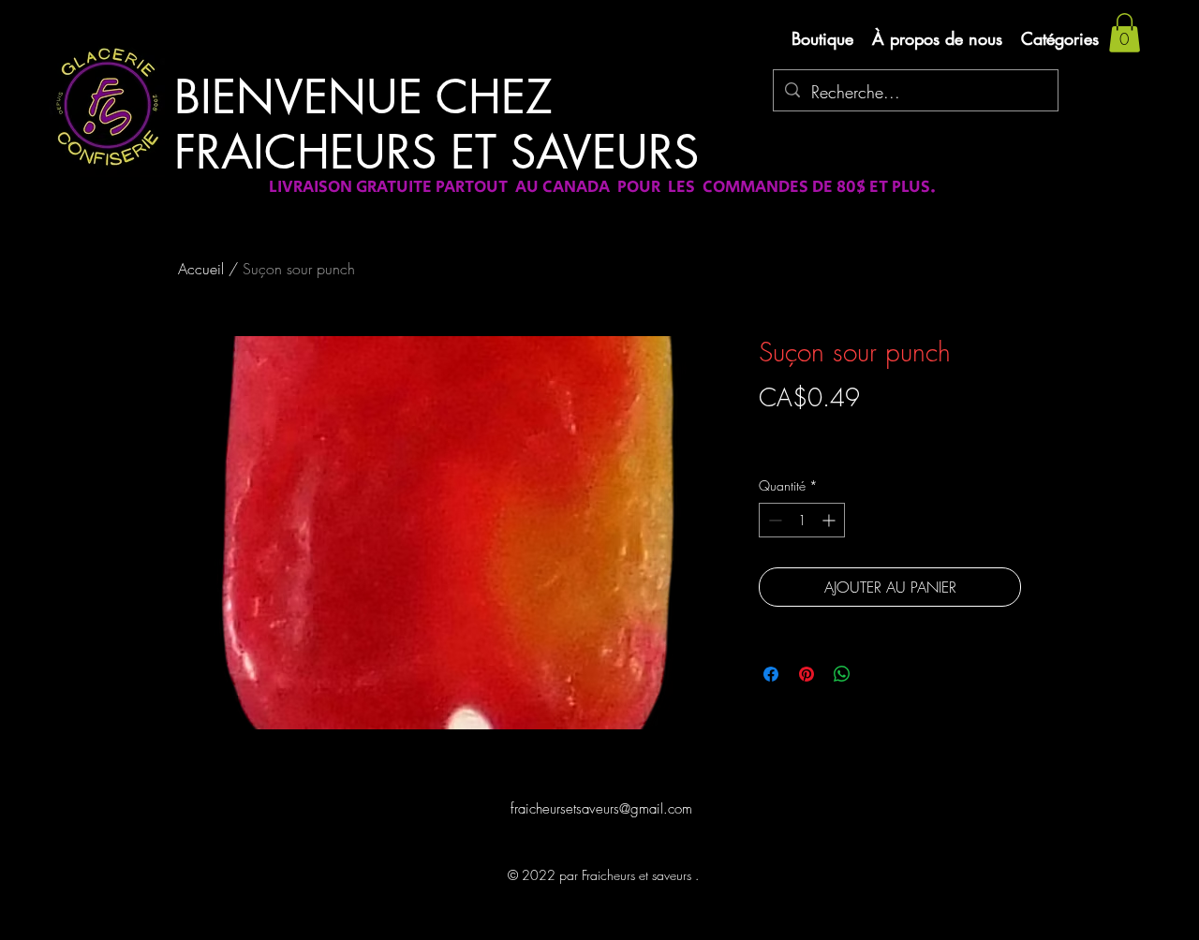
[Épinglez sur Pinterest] (806, 674)
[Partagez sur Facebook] (771, 674)
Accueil (201, 268)
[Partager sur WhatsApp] (842, 674)
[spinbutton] (802, 520)
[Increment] (830, 520)
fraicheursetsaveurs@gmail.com (601, 809)
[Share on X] (877, 674)
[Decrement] (773, 520)
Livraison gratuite (804, 430)
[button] (1124, 32)
